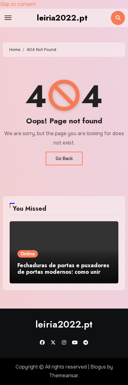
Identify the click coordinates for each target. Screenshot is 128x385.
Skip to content (18, 4)
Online (28, 254)
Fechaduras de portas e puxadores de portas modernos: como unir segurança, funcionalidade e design (63, 275)
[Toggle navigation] (8, 17)
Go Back (64, 158)
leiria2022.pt (62, 18)
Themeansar (63, 375)
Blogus (98, 367)
